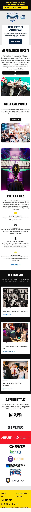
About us (3, 493)
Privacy (3, 496)
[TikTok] (15, 504)
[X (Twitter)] (7, 504)
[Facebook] (12, 504)
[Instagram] (17, 504)
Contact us (19, 496)
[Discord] (2, 504)
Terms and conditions (22, 493)
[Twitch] (9, 504)
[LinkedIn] (4, 504)
